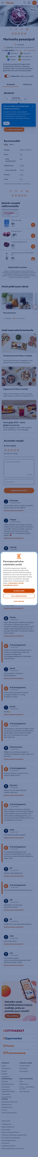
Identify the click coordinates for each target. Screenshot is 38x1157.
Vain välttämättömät (19, 596)
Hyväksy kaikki (19, 591)
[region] (19, 578)
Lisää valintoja (19, 601)
